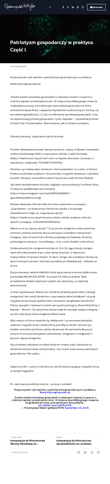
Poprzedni (16, 437)
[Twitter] (85, 452)
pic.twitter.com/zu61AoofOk (55, 405)
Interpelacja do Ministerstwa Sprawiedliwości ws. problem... (74, 442)
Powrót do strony (20, 452)
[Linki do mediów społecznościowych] (63, 7)
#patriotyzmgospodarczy (55, 392)
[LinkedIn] (91, 452)
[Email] (98, 452)
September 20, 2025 (77, 408)
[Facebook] (78, 452)
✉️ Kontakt (96, 7)
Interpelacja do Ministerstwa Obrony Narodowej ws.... (27, 442)
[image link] (20, 7)
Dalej (58, 437)
